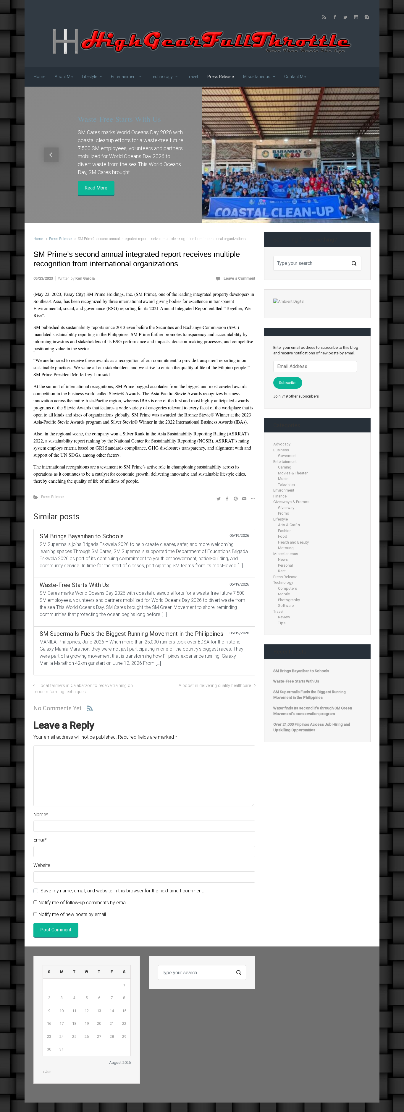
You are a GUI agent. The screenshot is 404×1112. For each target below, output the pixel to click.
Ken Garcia (85, 278)
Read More (96, 188)
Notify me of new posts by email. (72, 914)
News (283, 559)
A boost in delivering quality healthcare (214, 685)
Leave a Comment (239, 278)
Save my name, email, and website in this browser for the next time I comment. (122, 891)
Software (286, 605)
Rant (282, 571)
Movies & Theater (293, 473)
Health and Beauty (293, 542)
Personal (285, 565)
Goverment (287, 455)
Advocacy (281, 444)
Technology (283, 582)
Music (283, 478)
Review (284, 617)
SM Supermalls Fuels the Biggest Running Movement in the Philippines (309, 695)
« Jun (47, 1071)
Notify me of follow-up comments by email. (83, 902)
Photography (289, 600)
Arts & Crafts (289, 525)
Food (282, 536)
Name (40, 814)
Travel (278, 611)
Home (38, 238)
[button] (51, 155)
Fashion (285, 531)
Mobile (284, 594)
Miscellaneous (285, 554)
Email (40, 840)
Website (41, 865)
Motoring (286, 548)
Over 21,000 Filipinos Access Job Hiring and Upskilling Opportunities (311, 727)
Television (286, 484)
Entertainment (285, 461)
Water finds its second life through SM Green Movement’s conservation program (312, 711)
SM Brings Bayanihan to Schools (301, 671)
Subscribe (287, 382)
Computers (287, 588)
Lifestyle (280, 519)
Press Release (60, 238)
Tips (281, 623)
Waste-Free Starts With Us (119, 119)
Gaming (284, 467)
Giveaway (286, 507)
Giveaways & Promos (291, 502)
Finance (280, 496)
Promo (283, 513)
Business (281, 450)
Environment (283, 490)
